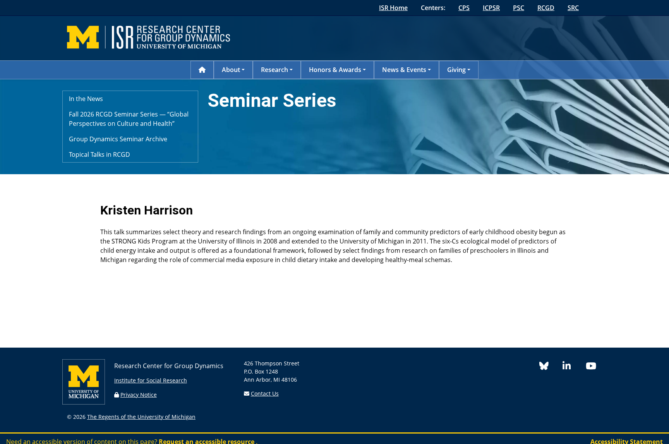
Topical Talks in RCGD (99, 154)
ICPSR (491, 7)
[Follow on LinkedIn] (574, 367)
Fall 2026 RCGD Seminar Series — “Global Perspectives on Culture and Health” (129, 119)
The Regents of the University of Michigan (141, 416)
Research (274, 69)
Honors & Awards (335, 69)
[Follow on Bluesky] (551, 367)
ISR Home (393, 7)
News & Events (404, 69)
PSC (518, 7)
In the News (86, 98)
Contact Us (265, 393)
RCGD (545, 7)
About (231, 69)
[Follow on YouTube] (594, 367)
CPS (464, 7)
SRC (573, 7)
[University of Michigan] (83, 402)
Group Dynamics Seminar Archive (118, 139)
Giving (456, 69)
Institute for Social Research (150, 380)
